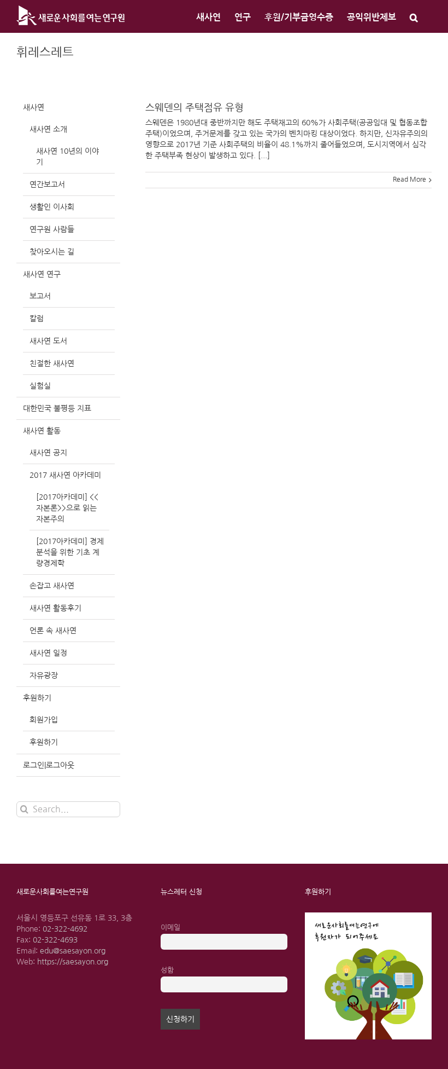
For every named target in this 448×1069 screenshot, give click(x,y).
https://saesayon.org (72, 962)
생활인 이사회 (52, 207)
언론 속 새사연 (53, 630)
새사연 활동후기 (55, 608)
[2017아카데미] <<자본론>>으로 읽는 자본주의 (67, 508)
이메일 (170, 927)
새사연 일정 (48, 653)
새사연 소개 (48, 129)
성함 (167, 970)
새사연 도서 (48, 341)
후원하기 (37, 698)
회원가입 (44, 720)
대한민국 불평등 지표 (57, 408)
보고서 (40, 296)
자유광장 (44, 675)
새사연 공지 (48, 453)
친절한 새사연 (52, 363)
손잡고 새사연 (52, 586)
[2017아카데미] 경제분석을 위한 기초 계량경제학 (70, 552)
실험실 (40, 386)
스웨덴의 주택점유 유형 (194, 108)
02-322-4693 (55, 940)
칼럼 (37, 318)
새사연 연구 (42, 274)
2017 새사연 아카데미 (65, 475)
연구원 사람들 (52, 229)
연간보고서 (47, 184)
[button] (414, 16)
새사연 (33, 107)
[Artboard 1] (368, 916)
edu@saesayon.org (72, 951)
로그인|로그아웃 (48, 765)
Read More (409, 179)
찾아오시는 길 (52, 252)
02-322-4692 (65, 929)
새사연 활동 (42, 431)
